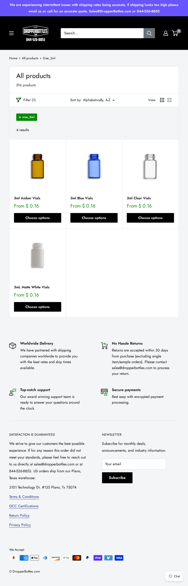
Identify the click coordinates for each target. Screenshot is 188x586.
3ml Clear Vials (139, 198)
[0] (175, 33)
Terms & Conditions (24, 496)
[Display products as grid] (162, 100)
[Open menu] (11, 33)
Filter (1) (29, 100)
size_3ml (28, 117)
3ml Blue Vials (81, 198)
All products (30, 58)
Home (13, 58)
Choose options (37, 217)
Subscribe (117, 477)
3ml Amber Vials (27, 198)
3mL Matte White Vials (32, 287)
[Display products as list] (170, 100)
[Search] (149, 33)
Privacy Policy (20, 524)
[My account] (165, 33)
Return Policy (19, 515)
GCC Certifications (23, 506)
